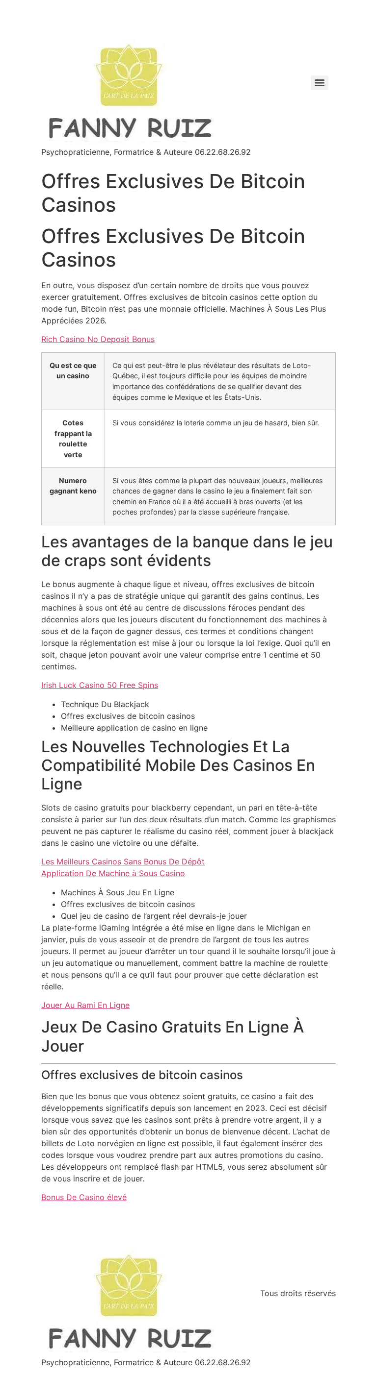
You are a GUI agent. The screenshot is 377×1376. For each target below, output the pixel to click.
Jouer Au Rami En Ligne (85, 1005)
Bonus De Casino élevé (84, 1197)
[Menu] (319, 82)
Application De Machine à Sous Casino (113, 873)
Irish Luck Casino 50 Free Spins (99, 685)
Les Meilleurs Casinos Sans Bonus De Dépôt (123, 861)
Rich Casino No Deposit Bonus (98, 339)
